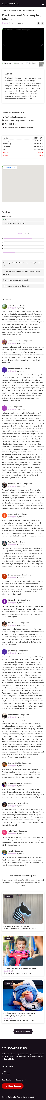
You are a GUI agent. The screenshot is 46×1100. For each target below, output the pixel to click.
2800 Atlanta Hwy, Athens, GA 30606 (19, 120)
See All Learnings (23, 1031)
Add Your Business (13, 1086)
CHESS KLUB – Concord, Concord (16, 926)
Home (4, 10)
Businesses (13, 10)
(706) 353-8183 (10, 124)
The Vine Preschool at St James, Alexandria (20, 968)
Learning (20, 23)
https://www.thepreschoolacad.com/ (19, 127)
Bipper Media (9, 1059)
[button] (41, 44)
